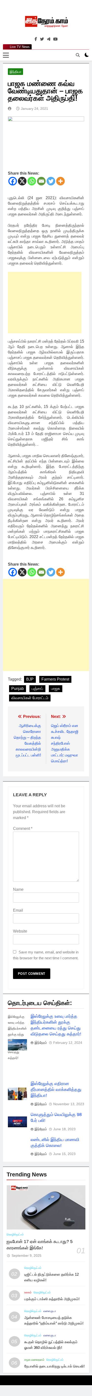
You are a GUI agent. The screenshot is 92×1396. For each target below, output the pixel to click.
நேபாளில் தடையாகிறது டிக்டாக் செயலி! (54, 1366)
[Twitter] (51, 181)
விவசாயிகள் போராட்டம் (29, 698)
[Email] (41, 181)
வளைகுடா (49, 1311)
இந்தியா (15, 72)
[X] (22, 181)
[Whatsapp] (31, 181)
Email (18, 910)
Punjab (17, 688)
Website (20, 931)
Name (18, 889)
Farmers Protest (55, 679)
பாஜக (55, 688)
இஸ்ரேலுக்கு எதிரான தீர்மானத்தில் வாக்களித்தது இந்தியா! (56, 1089)
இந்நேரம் (41, 1043)
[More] (60, 181)
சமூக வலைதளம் (34, 1359)
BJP (30, 679)
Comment (22, 828)
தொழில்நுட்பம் (15, 1234)
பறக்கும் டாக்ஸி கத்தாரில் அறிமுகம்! (51, 1299)
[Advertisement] (44, 302)
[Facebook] (12, 181)
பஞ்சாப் (37, 688)
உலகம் (28, 1292)
